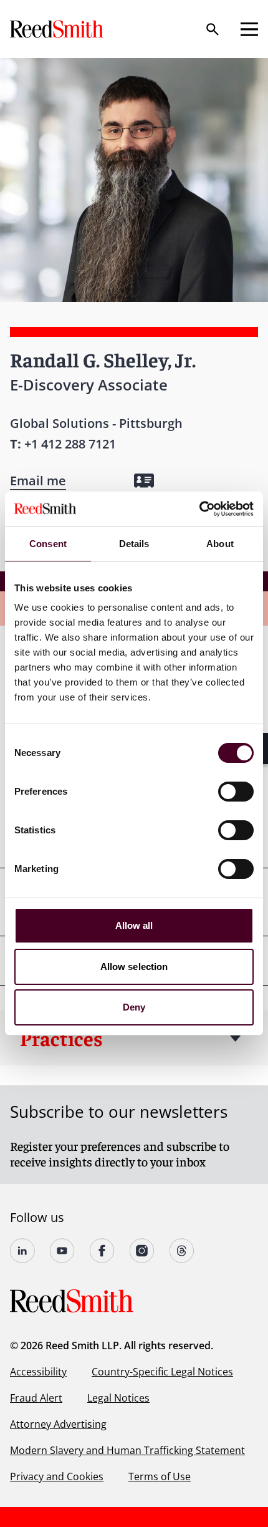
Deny (134, 1007)
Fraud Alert (36, 1398)
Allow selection (134, 966)
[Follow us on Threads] (182, 1250)
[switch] (236, 792)
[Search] (212, 29)
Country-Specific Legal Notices (162, 1372)
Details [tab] (134, 543)
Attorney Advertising (58, 1424)
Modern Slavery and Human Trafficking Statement (127, 1450)
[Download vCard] (144, 480)
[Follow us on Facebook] (102, 1250)
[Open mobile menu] (249, 29)
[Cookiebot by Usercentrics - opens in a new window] (199, 509)
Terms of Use (159, 1476)
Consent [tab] (48, 543)
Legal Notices (118, 1398)
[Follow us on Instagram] (142, 1250)
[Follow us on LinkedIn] (22, 1250)
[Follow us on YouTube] (62, 1250)
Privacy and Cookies (56, 1476)
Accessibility (38, 1372)
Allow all (134, 925)
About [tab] (220, 543)
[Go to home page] (58, 29)
